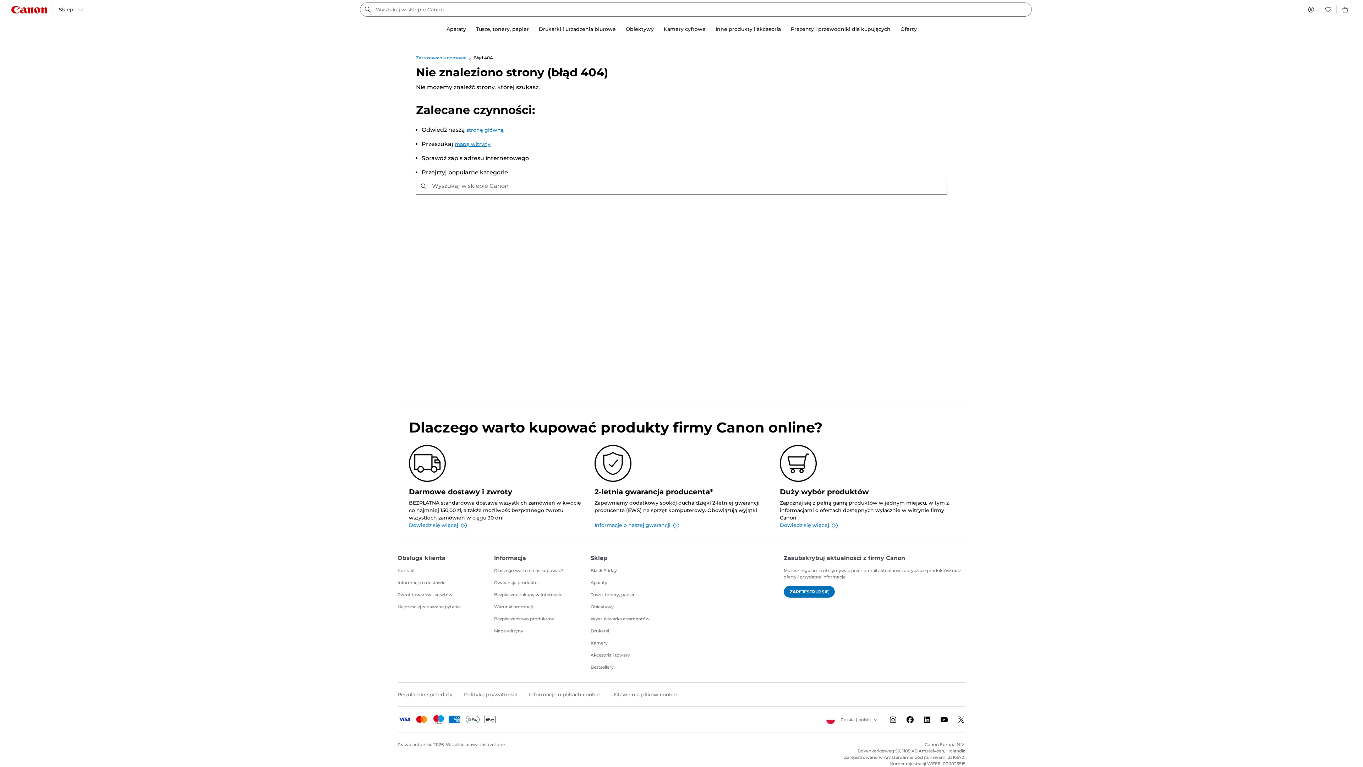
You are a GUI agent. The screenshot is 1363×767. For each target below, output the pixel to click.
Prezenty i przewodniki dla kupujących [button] (841, 29)
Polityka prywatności (491, 694)
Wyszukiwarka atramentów (620, 618)
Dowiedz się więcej (433, 525)
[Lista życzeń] (1328, 9)
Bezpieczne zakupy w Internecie (528, 594)
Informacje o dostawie (421, 582)
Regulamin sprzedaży (425, 694)
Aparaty (599, 582)
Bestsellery (602, 667)
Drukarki (600, 630)
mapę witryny (473, 144)
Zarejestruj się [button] (809, 591)
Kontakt (406, 570)
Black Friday (604, 570)
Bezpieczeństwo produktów (524, 618)
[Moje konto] (1311, 9)
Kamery (599, 643)
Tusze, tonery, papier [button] (502, 29)
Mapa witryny (508, 630)
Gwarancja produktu (516, 582)
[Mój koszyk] (1346, 9)
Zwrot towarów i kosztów (425, 594)
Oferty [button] (909, 29)
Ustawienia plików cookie (644, 694)
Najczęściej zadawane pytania (429, 606)
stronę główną (485, 130)
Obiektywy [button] (640, 29)
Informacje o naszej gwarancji (632, 525)
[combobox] (696, 9)
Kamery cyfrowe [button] (685, 29)
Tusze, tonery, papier (613, 594)
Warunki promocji (513, 606)
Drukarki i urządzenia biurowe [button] (577, 29)
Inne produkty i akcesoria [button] (748, 29)
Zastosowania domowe (441, 57)
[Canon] (29, 9)
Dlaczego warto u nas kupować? (529, 570)
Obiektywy (602, 606)
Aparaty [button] (456, 29)
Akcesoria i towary (610, 655)
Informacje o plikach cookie (564, 694)
